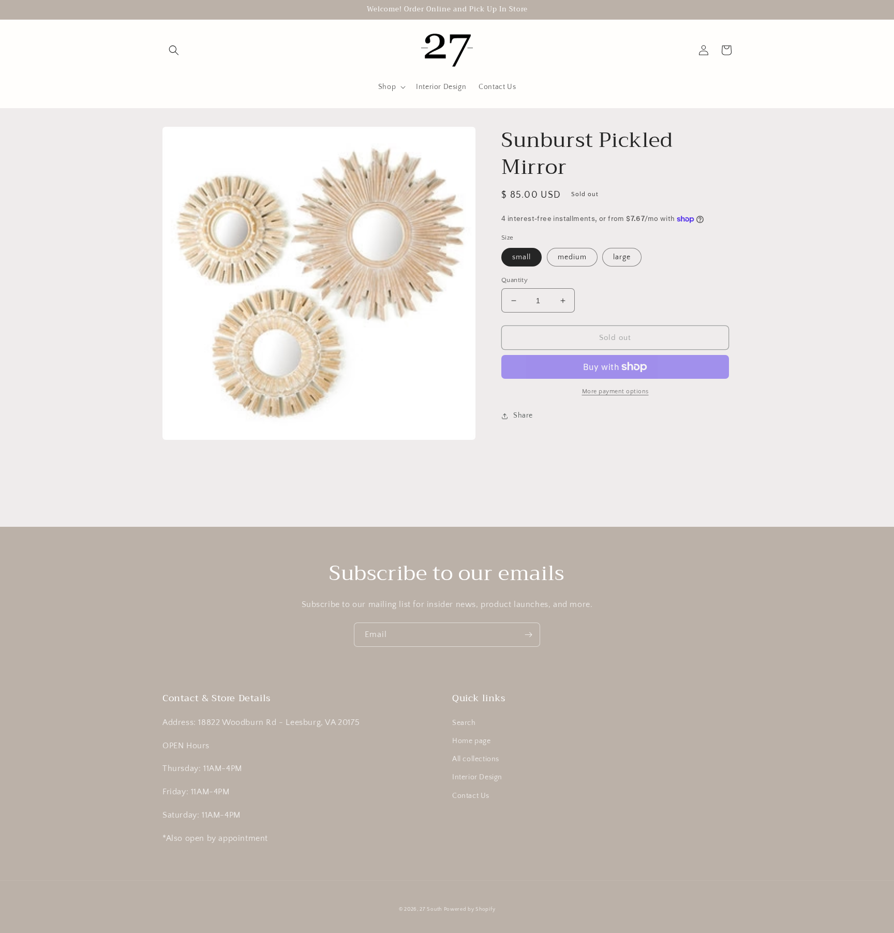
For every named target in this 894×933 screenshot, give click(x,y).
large (622, 257)
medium (572, 257)
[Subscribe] (528, 635)
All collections (475, 759)
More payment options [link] (615, 391)
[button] (173, 50)
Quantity (514, 280)
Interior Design (477, 777)
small (521, 257)
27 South (431, 909)
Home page (471, 741)
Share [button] (523, 415)
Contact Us (470, 796)
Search (464, 723)
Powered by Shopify (470, 909)
